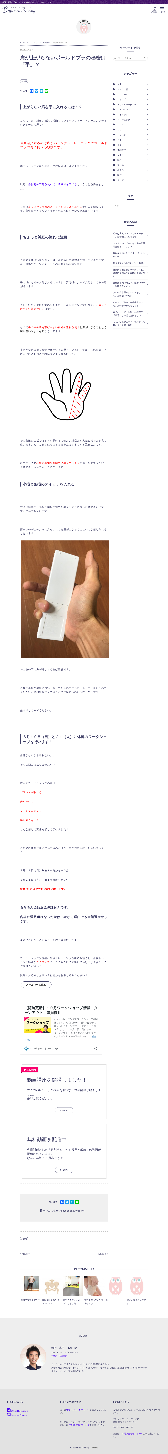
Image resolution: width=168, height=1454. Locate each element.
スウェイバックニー (126, 104)
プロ (119, 129)
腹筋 (119, 175)
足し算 (120, 180)
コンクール (122, 94)
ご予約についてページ (79, 1425)
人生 (119, 140)
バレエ (120, 124)
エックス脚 (122, 89)
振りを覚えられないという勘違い (129, 263)
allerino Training (18, 10)
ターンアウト (123, 109)
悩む (119, 160)
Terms (95, 1447)
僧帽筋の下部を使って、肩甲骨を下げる (52, 184)
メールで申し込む (36, 984)
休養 (119, 145)
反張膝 (120, 155)
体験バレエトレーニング (78, 1409)
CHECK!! (64, 1110)
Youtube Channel (18, 1415)
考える (120, 170)
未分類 (24, 81)
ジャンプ (121, 99)
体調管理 (121, 150)
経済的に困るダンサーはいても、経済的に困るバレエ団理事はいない (129, 272)
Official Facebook (19, 1411)
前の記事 (25, 1253)
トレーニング (123, 119)
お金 (119, 84)
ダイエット (122, 114)
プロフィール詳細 (58, 1356)
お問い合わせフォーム (132, 1433)
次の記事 (102, 1253)
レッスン (121, 134)
